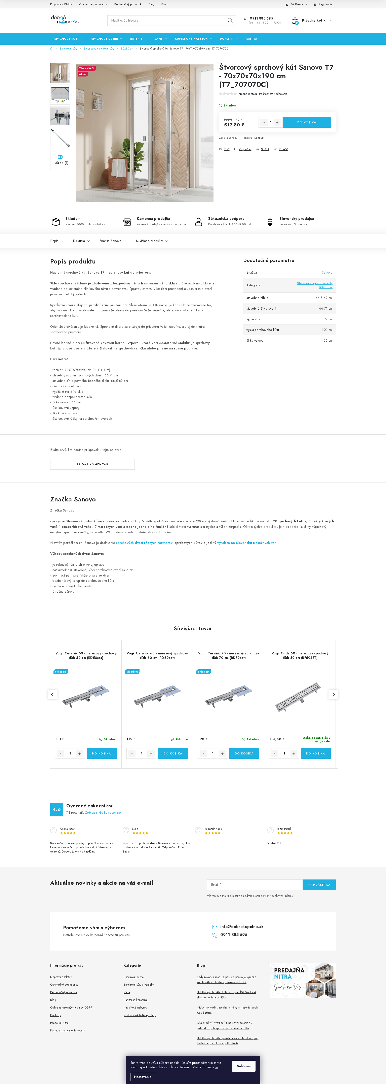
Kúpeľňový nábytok (135, 1007)
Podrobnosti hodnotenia (273, 94)
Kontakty (55, 1015)
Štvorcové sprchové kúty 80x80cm (315, 285)
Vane (127, 992)
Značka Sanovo (111, 241)
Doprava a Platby (61, 4)
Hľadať (230, 20)
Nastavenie (142, 1077)
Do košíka (306, 122)
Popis (54, 241)
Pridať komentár (92, 464)
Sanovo (259, 138)
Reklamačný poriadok (128, 4)
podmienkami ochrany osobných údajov (268, 896)
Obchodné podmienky (93, 4)
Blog (152, 4)
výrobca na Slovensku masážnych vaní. (247, 542)
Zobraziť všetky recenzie (103, 812)
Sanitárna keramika (136, 1000)
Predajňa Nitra (59, 1023)
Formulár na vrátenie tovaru (67, 1030)
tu (216, 1067)
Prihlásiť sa (319, 885)
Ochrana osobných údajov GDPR (71, 1007)
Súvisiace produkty (149, 241)
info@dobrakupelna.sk (242, 927)
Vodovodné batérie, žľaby (140, 1015)
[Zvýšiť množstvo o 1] (277, 122)
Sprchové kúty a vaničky (139, 985)
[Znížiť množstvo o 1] (264, 122)
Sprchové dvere (134, 977)
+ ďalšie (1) (60, 162)
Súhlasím (243, 1066)
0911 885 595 (261, 19)
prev (52, 694)
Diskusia (79, 241)
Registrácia (326, 4)
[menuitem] (68, 39)
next (333, 694)
